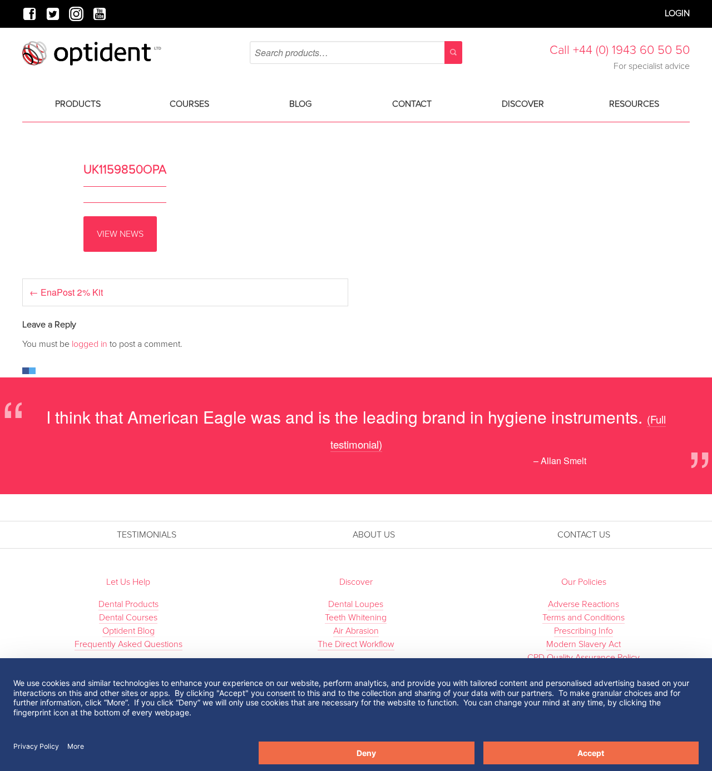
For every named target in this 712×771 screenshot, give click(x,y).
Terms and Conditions (583, 617)
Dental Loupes (355, 604)
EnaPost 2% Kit (66, 292)
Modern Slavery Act (583, 644)
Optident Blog (128, 630)
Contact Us (583, 534)
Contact (412, 104)
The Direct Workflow (356, 644)
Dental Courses (128, 617)
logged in (89, 344)
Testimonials (146, 534)
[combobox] (356, 52)
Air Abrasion (356, 630)
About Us (374, 534)
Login (677, 13)
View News (120, 234)
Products (78, 104)
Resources (634, 104)
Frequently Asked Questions (128, 644)
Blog (300, 104)
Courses (189, 104)
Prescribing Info (583, 630)
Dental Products (128, 604)
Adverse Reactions (583, 604)
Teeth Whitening (356, 617)
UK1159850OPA (124, 169)
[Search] (453, 52)
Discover (523, 104)
